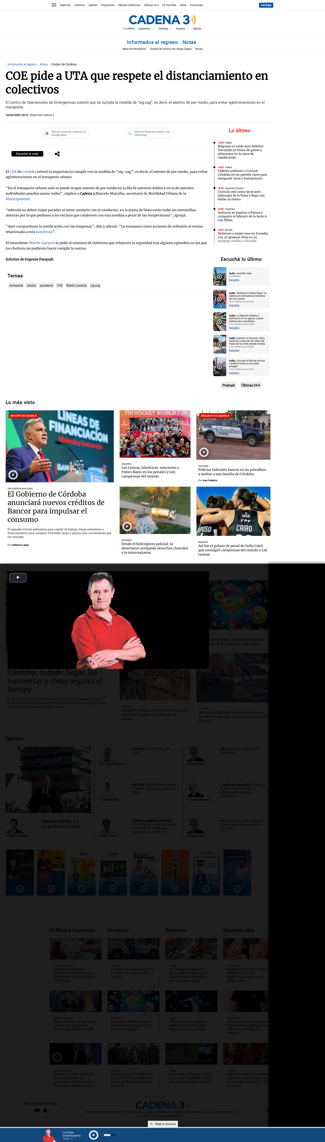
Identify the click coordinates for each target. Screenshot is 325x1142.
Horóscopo (196, 5)
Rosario (180, 28)
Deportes (65, 5)
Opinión (92, 5)
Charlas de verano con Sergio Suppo (171, 49)
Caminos (79, 5)
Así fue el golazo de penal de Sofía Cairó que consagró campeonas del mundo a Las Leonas (232, 550)
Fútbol (228, 142)
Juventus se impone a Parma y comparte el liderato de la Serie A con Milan (242, 216)
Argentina (144, 28)
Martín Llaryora (42, 243)
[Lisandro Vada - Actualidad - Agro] (219, 276)
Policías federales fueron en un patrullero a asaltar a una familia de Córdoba (232, 471)
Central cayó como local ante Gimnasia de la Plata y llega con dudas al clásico (241, 195)
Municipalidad (18, 199)
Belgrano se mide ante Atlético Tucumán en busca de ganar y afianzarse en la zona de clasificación (240, 151)
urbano (31, 285)
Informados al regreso (153, 42)
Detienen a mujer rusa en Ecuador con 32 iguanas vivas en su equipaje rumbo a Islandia (243, 237)
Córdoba (163, 28)
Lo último (240, 130)
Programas (107, 5)
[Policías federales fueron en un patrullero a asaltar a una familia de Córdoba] (233, 435)
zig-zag (95, 285)
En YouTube (169, 5)
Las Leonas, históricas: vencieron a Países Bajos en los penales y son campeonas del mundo (150, 471)
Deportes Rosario (234, 188)
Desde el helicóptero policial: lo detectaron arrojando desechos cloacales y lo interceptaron (154, 548)
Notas (190, 42)
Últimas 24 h (151, 5)
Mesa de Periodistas (134, 49)
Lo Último (129, 28)
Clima (183, 5)
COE (13, 171)
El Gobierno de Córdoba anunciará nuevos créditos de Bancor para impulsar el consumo (56, 507)
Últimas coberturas (129, 5)
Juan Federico (209, 480)
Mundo (197, 28)
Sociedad (203, 465)
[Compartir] (57, 154)
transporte (16, 285)
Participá (266, 5)
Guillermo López (20, 545)
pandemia (44, 232)
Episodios (234, 279)
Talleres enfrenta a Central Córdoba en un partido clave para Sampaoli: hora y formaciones (242, 174)
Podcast (228, 385)
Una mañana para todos (20, 488)
